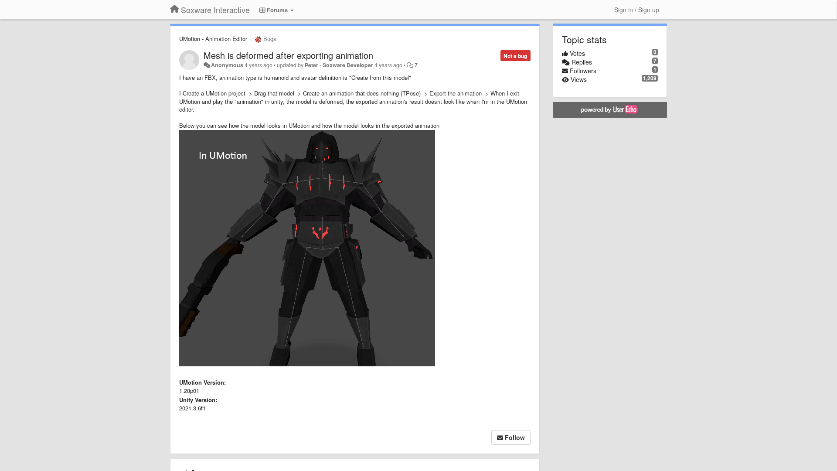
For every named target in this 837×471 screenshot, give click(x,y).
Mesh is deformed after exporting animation (288, 55)
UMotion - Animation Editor (213, 38)
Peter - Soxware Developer (339, 65)
